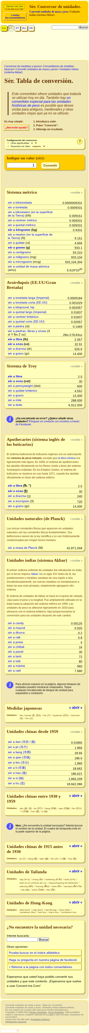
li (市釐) (25, 811)
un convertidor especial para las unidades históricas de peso (41, 101)
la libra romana (67, 458)
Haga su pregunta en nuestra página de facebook (43, 960)
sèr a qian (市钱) (19, 757)
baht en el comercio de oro (33, 883)
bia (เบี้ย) (51, 890)
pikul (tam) (25, 910)
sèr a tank (14, 656)
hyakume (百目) (61, 715)
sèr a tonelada (17, 207)
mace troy (54, 912)
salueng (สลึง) (27, 886)
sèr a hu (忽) (16, 783)
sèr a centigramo (19, 252)
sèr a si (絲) (16, 778)
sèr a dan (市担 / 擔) (21, 742)
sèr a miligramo (18, 257)
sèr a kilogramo (19, 229)
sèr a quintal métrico (22, 225)
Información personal (15, 1021)
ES (11, 28)
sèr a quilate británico (22, 390)
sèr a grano (16, 353)
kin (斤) (47, 715)
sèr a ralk (14, 637)
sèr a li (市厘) (17, 767)
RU (24, 28)
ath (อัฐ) (26, 890)
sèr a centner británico (23, 316)
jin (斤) (23, 858)
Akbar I (35, 574)
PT (17, 28)
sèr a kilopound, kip (21, 307)
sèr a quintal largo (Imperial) (27, 312)
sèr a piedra (16, 326)
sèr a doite (15, 405)
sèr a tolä (14, 661)
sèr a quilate (16, 242)
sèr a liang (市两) (19, 752)
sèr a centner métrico (22, 220)
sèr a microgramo (20, 261)
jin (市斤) (38, 808)
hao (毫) (35, 811)
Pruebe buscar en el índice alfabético (34, 952)
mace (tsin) (65, 910)
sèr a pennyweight (20, 386)
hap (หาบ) (25, 879)
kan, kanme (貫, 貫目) (31, 715)
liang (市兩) (51, 808)
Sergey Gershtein (38, 1012)
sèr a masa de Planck (22, 547)
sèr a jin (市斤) (18, 747)
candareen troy (68, 912)
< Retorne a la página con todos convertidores (40, 967)
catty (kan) (37, 910)
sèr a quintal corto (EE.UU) (26, 321)
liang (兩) (33, 858)
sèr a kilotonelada (20, 202)
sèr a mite (14, 400)
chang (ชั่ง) (38, 879)
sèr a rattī (14, 670)
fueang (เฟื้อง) (43, 886)
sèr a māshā (16, 666)
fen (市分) (77, 808)
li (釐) (64, 858)
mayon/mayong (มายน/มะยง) (63, 883)
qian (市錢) (64, 808)
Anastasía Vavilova (40, 1019)
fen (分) (55, 858)
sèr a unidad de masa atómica (28, 266)
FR (31, 28)
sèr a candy (16, 623)
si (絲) (45, 811)
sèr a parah (16, 651)
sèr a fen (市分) (18, 762)
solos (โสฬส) (38, 890)
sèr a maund (16, 628)
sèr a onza (15, 344)
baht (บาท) (70, 879)
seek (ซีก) (57, 886)
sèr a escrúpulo (18, 501)
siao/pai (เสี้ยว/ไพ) (73, 886)
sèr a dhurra (16, 632)
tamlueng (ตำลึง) (54, 879)
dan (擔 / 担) (26, 808)
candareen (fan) (28, 912)
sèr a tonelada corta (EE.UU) (27, 302)
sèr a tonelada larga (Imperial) (28, 297)
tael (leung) (51, 910)
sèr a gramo (16, 247)
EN (4, 28)
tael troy (42, 912)
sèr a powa (15, 642)
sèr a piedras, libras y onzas (27, 331)
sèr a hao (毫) (17, 773)
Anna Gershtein (56, 1012)
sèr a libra (15, 339)
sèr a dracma (17, 348)
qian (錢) (44, 858)
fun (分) (29, 718)
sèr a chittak (16, 647)
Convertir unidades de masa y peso (48, 11)
